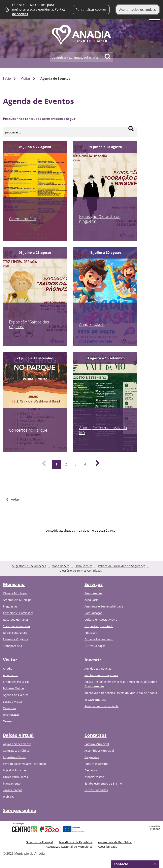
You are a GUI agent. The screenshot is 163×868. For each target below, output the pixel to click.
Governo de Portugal (39, 842)
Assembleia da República (115, 842)
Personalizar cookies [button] (91, 9)
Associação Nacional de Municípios (69, 846)
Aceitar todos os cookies (137, 9)
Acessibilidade (107, 846)
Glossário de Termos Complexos (80, 570)
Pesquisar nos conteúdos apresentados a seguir (39, 119)
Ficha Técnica (83, 566)
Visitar (25, 78)
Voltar (15, 499)
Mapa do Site (60, 566)
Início (7, 78)
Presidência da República (75, 842)
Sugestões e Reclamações (29, 566)
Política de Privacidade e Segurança (121, 566)
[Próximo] (95, 464)
